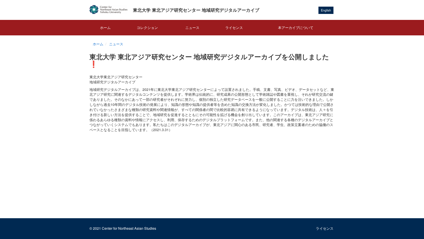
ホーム (105, 27)
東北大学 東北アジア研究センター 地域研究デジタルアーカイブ (196, 10)
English (326, 10)
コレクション (147, 27)
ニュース (192, 27)
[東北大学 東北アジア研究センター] (110, 9)
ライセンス (234, 27)
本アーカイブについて (295, 27)
